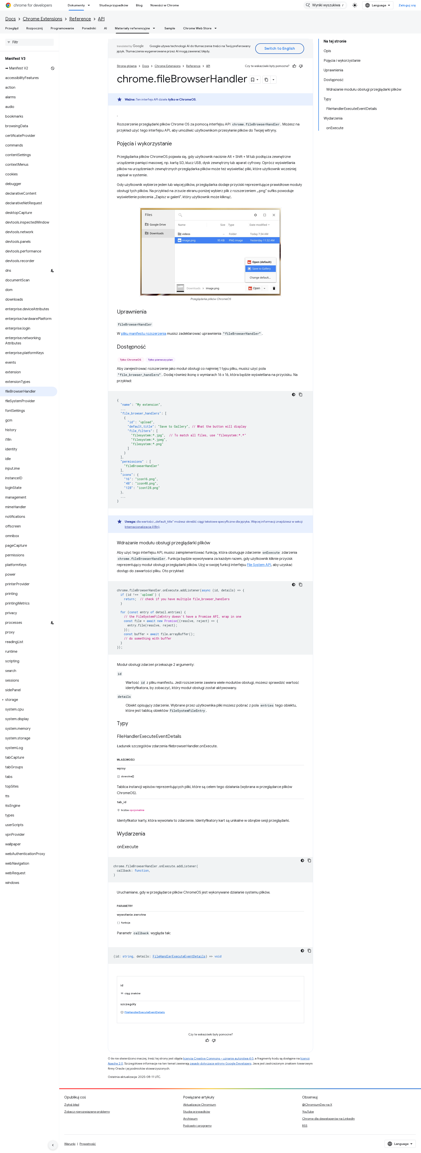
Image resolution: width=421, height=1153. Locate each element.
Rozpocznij (34, 28)
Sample (169, 28)
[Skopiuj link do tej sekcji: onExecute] (142, 847)
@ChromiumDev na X (317, 1105)
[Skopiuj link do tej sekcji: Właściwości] (139, 759)
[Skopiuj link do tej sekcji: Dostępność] (150, 347)
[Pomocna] (294, 66)
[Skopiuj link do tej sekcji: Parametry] (137, 905)
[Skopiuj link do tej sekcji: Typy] (132, 723)
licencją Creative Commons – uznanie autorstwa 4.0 (218, 1058)
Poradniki (89, 28)
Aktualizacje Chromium (199, 1105)
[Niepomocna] (301, 66)
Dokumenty (76, 5)
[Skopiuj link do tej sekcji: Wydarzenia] (149, 834)
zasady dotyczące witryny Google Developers (220, 1063)
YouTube (308, 1112)
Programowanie (62, 28)
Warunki (69, 1144)
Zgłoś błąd (71, 1105)
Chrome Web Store (197, 28)
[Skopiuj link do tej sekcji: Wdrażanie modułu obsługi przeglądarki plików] (214, 543)
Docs (10, 19)
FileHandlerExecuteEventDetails (145, 1012)
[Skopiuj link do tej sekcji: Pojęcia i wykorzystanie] (176, 144)
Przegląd (11, 28)
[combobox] (325, 5)
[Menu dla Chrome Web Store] (217, 28)
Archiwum (190, 1119)
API (101, 19)
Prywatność (88, 1144)
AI (105, 28)
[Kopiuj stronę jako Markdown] (267, 79)
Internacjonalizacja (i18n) (142, 527)
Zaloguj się (407, 5)
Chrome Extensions (42, 19)
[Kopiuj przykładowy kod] (300, 394)
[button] (28, 700)
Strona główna (127, 66)
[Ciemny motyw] (293, 394)
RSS (304, 1126)
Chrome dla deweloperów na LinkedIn (328, 1119)
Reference (80, 19)
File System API (259, 565)
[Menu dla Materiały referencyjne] (155, 28)
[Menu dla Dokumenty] (90, 5)
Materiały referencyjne (132, 28)
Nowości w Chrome (164, 5)
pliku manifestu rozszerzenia (143, 333)
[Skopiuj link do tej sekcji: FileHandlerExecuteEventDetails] (185, 736)
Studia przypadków (113, 5)
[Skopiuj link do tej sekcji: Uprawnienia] (150, 312)
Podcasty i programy (197, 1126)
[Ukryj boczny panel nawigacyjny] (52, 1145)
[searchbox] (29, 42)
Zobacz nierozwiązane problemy (87, 1112)
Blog (139, 5)
